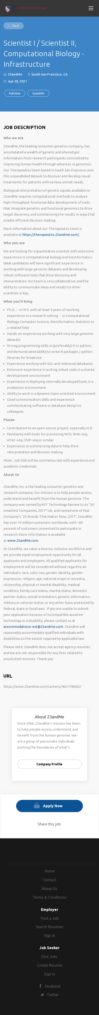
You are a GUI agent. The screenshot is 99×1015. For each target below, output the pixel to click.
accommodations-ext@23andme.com (33, 627)
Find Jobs (49, 956)
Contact (49, 880)
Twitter (53, 995)
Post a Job (49, 918)
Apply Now (53, 806)
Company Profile (49, 764)
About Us (49, 888)
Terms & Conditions (49, 897)
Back (15, 25)
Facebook (53, 986)
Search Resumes (49, 927)
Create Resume (49, 965)
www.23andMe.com (22, 540)
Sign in (49, 935)
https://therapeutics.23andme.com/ (50, 235)
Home (50, 871)
